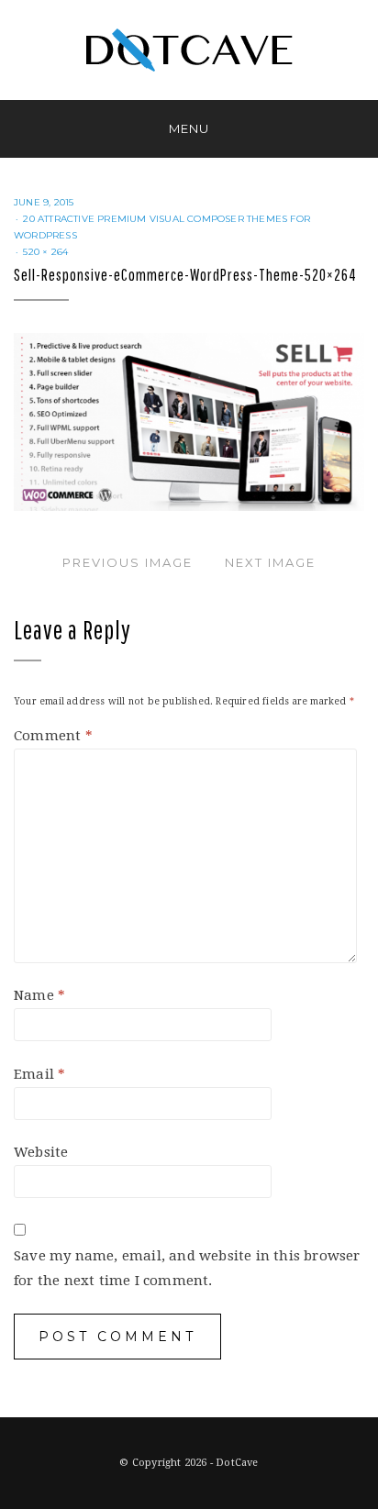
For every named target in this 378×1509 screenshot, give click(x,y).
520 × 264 (45, 252)
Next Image (270, 562)
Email (39, 1074)
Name (39, 995)
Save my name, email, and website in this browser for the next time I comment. (187, 1268)
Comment (53, 735)
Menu (189, 128)
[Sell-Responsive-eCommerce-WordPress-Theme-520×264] (189, 421)
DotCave (237, 1463)
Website (41, 1152)
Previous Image (127, 562)
